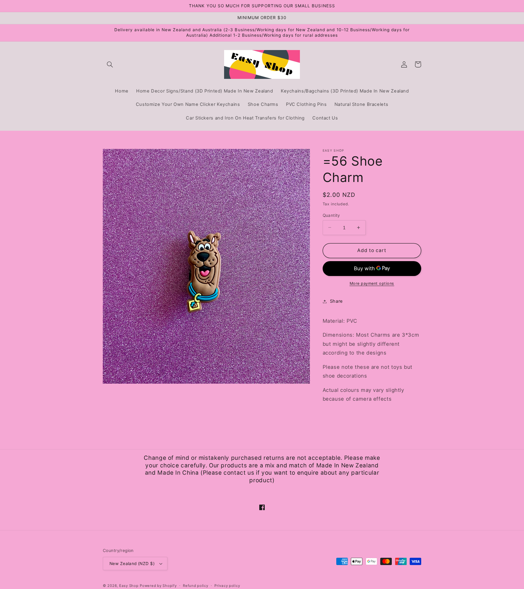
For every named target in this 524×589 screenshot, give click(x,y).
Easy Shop (129, 586)
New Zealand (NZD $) (132, 563)
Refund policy (195, 586)
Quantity (331, 215)
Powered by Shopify (158, 586)
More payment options (372, 283)
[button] (110, 64)
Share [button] (336, 301)
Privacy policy (227, 586)
